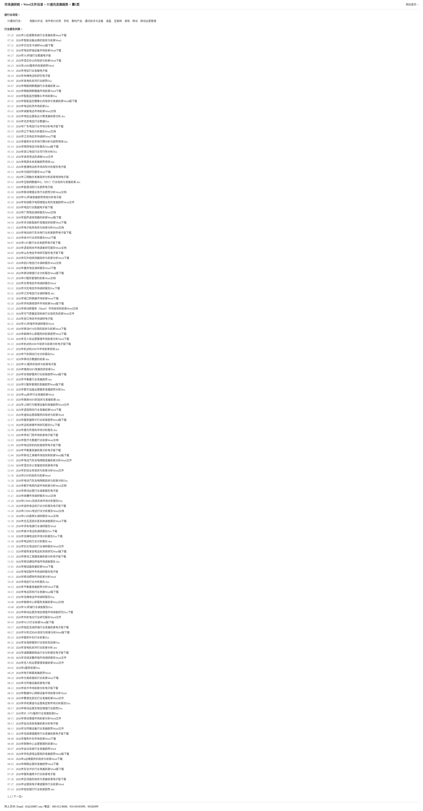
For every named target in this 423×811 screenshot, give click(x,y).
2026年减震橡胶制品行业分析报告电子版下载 (42, 652)
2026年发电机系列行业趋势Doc (34, 81)
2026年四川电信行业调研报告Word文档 (38, 263)
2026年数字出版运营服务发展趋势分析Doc (40, 389)
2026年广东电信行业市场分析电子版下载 (39, 126)
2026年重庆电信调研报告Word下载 (36, 268)
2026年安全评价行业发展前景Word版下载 (40, 769)
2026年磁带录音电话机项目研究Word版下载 (41, 551)
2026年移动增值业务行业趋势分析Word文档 (41, 192)
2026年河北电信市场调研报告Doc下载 (38, 288)
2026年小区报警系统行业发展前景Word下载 (41, 35)
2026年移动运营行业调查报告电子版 (37, 490)
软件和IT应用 (53, 21)
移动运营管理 (148, 21)
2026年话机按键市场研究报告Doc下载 (38, 425)
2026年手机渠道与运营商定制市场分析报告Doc (43, 703)
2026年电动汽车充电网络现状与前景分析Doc (42, 480)
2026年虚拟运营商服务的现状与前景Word (40, 415)
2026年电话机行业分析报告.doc (34, 541)
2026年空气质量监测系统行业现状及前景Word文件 (45, 313)
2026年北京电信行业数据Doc (32, 121)
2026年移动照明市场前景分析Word (36, 576)
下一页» (18, 796)
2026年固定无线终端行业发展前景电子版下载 (42, 627)
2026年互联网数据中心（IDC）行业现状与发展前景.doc (48, 182)
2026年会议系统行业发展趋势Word (36, 748)
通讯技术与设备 (94, 21)
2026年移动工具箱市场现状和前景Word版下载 (42, 455)
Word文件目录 (33, 4)
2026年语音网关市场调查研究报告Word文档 (41, 248)
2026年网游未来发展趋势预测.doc (35, 161)
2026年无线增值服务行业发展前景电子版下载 (42, 733)
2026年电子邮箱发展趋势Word (33, 673)
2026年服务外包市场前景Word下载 (36, 738)
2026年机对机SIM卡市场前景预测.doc (37, 349)
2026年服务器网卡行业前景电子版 (36, 774)
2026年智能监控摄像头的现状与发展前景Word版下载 (46, 101)
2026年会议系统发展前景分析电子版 (37, 723)
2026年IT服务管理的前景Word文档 (36, 278)
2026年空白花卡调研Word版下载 (34, 45)
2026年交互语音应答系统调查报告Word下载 (41, 521)
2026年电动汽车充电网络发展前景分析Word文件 (44, 460)
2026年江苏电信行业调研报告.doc (35, 293)
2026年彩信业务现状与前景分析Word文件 (40, 470)
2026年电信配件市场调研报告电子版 (37, 571)
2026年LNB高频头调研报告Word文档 (37, 516)
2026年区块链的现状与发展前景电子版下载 (41, 779)
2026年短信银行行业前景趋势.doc (35, 789)
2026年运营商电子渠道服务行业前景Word (40, 784)
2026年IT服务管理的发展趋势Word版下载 (40, 384)
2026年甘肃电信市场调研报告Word (36, 283)
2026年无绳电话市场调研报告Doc (35, 597)
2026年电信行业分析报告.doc (32, 581)
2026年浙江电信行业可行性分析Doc (36, 151)
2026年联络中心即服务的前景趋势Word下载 (41, 334)
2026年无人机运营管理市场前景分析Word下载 (42, 339)
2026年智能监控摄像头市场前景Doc (36, 96)
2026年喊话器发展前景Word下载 (34, 566)
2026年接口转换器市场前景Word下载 (37, 298)
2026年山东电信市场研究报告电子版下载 (39, 253)
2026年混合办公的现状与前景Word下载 (38, 60)
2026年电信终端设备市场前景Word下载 (38, 50)
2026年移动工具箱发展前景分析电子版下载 (41, 556)
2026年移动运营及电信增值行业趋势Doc (39, 708)
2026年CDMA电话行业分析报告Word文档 (40, 511)
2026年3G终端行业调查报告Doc (34, 607)
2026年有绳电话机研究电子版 (33, 75)
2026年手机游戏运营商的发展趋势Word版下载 (42, 754)
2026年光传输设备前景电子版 (33, 683)
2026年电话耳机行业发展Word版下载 (37, 592)
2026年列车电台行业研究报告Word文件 (38, 617)
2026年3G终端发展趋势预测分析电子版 (38, 197)
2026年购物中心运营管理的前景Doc (36, 743)
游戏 (127, 21)
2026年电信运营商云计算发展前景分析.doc (40, 116)
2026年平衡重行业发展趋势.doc (34, 379)
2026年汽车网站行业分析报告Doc (35, 354)
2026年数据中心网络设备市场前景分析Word (41, 693)
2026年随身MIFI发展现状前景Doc (35, 369)
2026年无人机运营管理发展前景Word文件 (40, 662)
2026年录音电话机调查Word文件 (34, 156)
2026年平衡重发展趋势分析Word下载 (37, 587)
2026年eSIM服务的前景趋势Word (35, 65)
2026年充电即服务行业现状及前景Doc (38, 642)
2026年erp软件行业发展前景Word (35, 394)
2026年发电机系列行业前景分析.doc (36, 647)
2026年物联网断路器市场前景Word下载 (38, 91)
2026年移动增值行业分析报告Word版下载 (40, 273)
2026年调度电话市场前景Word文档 (36, 111)
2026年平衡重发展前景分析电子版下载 (38, 450)
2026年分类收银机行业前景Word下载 (37, 678)
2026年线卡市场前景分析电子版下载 (37, 688)
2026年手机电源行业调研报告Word (36, 526)
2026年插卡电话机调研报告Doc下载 (36, 531)
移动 (135, 21)
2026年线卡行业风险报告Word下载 (36, 237)
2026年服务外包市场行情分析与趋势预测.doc (42, 141)
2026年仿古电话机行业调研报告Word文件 (40, 546)
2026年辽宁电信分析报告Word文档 (36, 131)
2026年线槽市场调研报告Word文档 (36, 495)
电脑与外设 (36, 21)
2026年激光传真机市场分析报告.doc (36, 430)
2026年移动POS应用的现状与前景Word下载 (41, 328)
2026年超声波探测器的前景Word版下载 (38, 217)
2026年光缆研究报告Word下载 (33, 172)
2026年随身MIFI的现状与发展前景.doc (38, 399)
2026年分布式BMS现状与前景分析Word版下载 (43, 632)
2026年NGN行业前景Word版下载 (35, 622)
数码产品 (77, 21)
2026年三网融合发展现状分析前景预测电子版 (42, 177)
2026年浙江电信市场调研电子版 (34, 318)
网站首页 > (412, 4)
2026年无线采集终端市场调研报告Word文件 (41, 657)
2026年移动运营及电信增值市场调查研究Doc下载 (44, 612)
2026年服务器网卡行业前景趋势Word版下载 (41, 420)
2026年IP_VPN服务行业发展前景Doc (37, 713)
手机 (66, 21)
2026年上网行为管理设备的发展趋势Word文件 (42, 404)
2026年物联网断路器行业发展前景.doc (38, 86)
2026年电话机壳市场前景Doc (32, 106)
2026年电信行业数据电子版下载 (34, 207)
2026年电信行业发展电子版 (32, 70)
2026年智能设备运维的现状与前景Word (38, 40)
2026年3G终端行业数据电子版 (33, 55)
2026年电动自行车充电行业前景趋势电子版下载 (43, 232)
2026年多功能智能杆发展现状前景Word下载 (41, 222)
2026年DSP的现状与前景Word (33, 475)
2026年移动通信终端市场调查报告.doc (38, 561)
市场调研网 (12, 4)
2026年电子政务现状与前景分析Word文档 (40, 227)
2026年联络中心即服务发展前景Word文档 (40, 602)
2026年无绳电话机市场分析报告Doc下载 (39, 536)
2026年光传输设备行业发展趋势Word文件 (40, 728)
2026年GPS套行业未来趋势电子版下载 (38, 242)
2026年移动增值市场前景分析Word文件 (38, 718)
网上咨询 (9, 806)
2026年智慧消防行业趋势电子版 (34, 187)
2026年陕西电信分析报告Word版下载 (37, 146)
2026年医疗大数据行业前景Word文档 (37, 440)
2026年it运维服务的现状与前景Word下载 (39, 759)
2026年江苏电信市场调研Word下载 (36, 136)
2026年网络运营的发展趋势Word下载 (37, 764)
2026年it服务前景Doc (28, 668)
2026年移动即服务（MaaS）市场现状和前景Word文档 (47, 308)
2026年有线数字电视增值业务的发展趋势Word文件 (45, 202)
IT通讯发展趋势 (57, 4)
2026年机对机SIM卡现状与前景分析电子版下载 (43, 344)
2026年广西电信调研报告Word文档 (36, 212)
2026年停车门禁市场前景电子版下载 (37, 435)
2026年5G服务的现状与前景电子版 (36, 364)
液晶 (108, 21)
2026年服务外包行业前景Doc (32, 637)
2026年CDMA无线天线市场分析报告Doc (39, 501)
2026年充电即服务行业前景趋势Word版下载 (41, 374)
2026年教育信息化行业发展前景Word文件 (40, 698)
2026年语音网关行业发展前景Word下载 (38, 409)
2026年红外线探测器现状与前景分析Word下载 (42, 258)
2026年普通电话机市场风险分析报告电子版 (41, 167)
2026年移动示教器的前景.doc (32, 359)
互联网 (118, 21)
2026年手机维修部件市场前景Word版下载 (40, 303)
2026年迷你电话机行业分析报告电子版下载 (41, 506)
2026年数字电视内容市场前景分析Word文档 (41, 485)
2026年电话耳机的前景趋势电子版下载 (38, 445)
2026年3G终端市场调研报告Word (35, 323)
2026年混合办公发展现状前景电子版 (37, 465)
